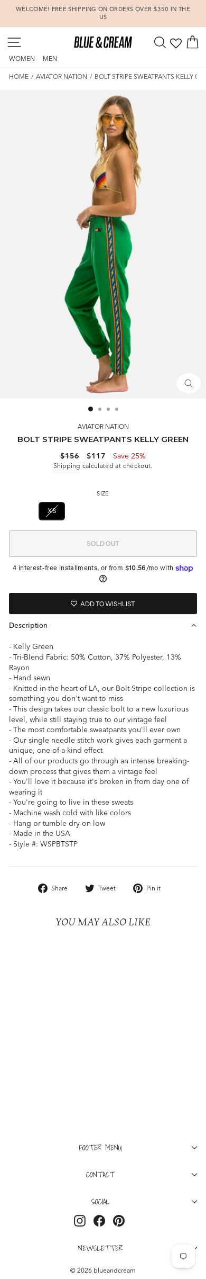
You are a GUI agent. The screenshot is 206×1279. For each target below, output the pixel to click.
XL (154, 511)
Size (103, 493)
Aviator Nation (61, 76)
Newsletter (100, 1247)
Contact (100, 1174)
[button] (103, 625)
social (100, 1201)
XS (52, 511)
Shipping (66, 466)
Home (19, 76)
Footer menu (100, 1147)
